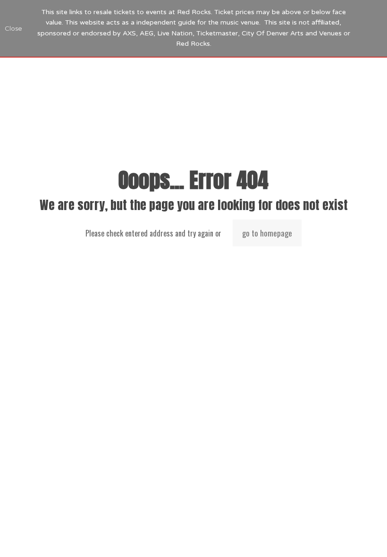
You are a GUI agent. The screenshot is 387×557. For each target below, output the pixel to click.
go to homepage (267, 233)
